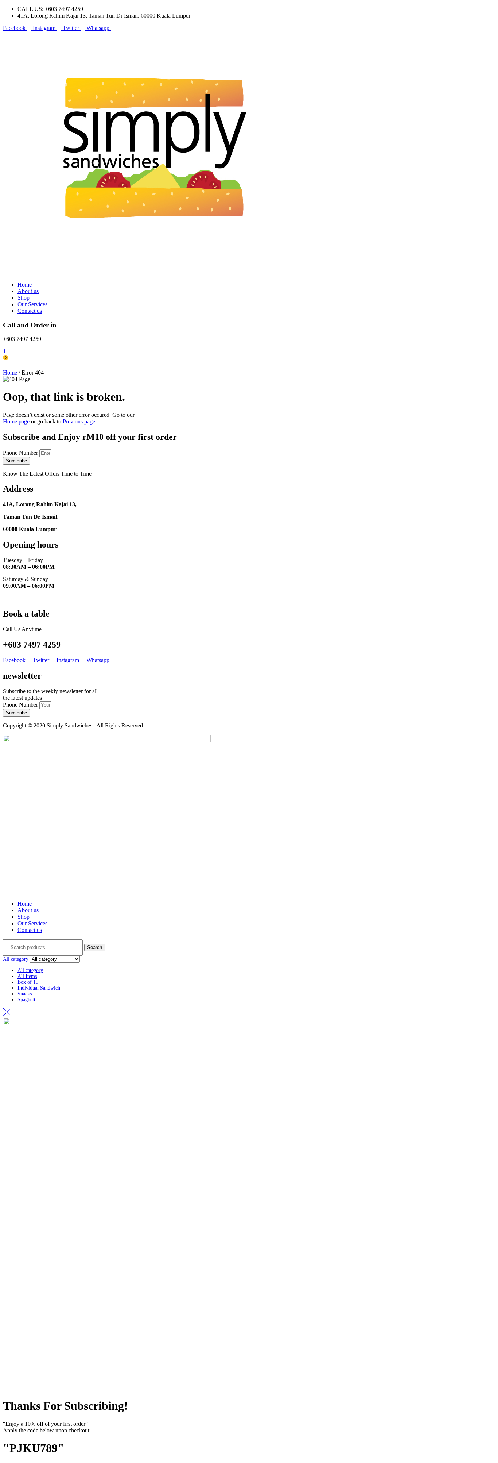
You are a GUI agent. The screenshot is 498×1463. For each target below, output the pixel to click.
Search (94, 947)
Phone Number (21, 453)
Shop (23, 917)
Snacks (24, 994)
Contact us (29, 930)
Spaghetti (27, 999)
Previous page (79, 421)
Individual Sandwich (38, 988)
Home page (16, 421)
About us (28, 910)
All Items (27, 976)
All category (30, 970)
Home (10, 372)
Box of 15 (27, 982)
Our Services (32, 923)
